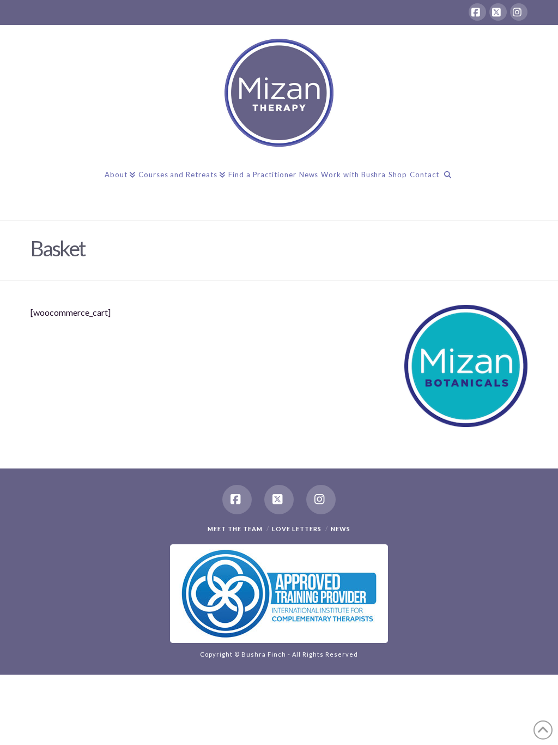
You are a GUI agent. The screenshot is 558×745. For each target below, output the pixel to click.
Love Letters (297, 528)
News (340, 528)
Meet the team (235, 528)
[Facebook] (477, 12)
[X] (498, 12)
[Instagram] (518, 12)
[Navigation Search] (447, 184)
